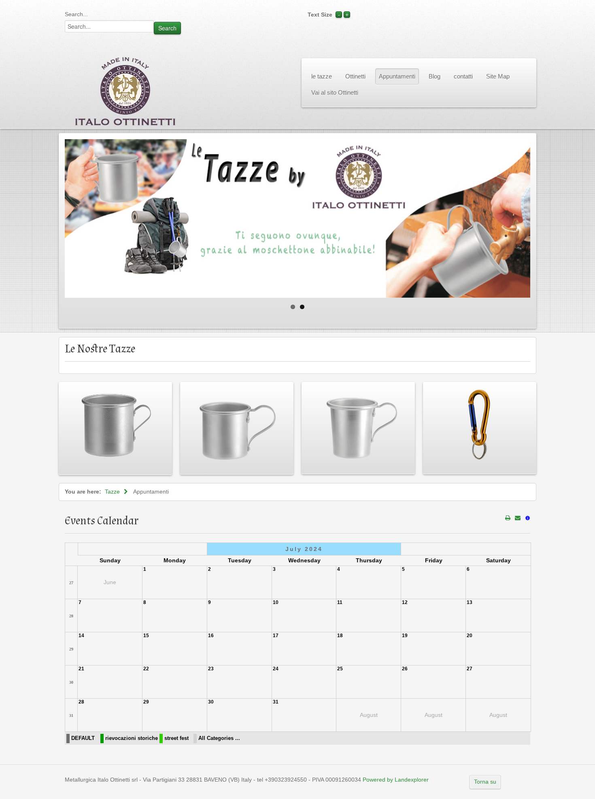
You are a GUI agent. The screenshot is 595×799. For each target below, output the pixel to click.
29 (71, 649)
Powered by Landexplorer (396, 779)
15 (146, 635)
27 (71, 583)
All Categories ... (219, 738)
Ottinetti (355, 76)
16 (211, 635)
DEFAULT (83, 738)
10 (275, 602)
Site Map (498, 76)
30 (71, 682)
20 (469, 635)
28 (71, 616)
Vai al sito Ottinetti (334, 92)
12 (405, 602)
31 (71, 715)
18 (340, 635)
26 (405, 669)
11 (339, 602)
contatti (463, 76)
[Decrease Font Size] (339, 14)
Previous (56, 216)
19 (405, 635)
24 (275, 669)
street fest (176, 738)
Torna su (485, 781)
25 (340, 669)
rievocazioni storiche (131, 738)
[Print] (507, 518)
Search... (76, 14)
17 (275, 635)
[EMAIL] (518, 518)
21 (81, 669)
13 (469, 602)
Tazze (112, 491)
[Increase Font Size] (347, 14)
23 (211, 669)
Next (539, 216)
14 (81, 635)
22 (146, 669)
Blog (434, 76)
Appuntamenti (397, 76)
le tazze (321, 76)
